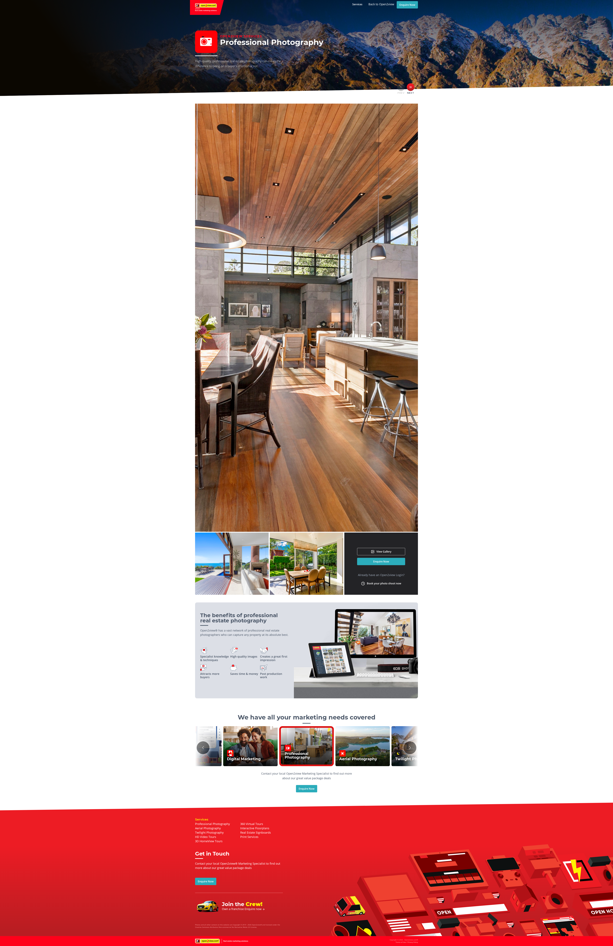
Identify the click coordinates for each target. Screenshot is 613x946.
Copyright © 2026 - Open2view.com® (404, 941)
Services (357, 4)
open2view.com (207, 7)
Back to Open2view (381, 4)
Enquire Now (407, 5)
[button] (203, 747)
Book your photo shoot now (384, 583)
